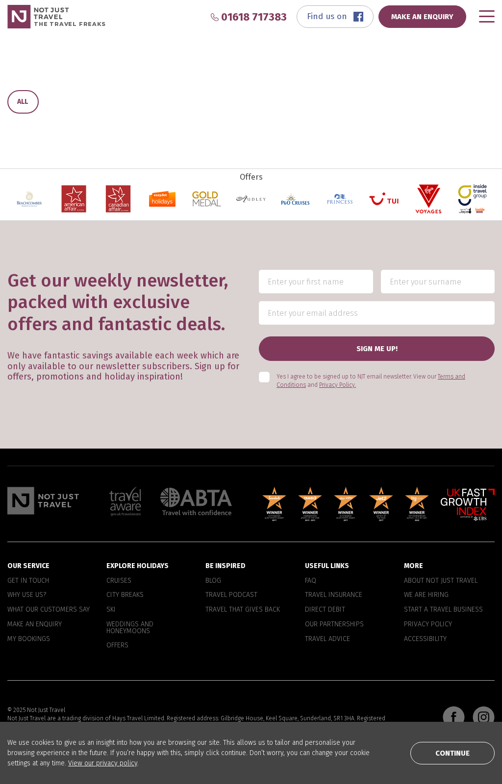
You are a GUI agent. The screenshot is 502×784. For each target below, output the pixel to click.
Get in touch (28, 580)
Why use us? (26, 595)
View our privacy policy (102, 763)
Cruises (118, 580)
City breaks (125, 595)
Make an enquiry (34, 624)
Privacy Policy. (337, 384)
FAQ (310, 580)
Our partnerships (334, 624)
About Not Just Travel (440, 580)
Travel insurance (333, 595)
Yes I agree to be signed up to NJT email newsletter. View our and (370, 380)
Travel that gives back (242, 609)
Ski (111, 609)
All (22, 101)
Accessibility (425, 639)
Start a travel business (443, 609)
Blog (213, 580)
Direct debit (325, 609)
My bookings (28, 639)
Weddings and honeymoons (129, 628)
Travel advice (327, 639)
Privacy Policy (428, 624)
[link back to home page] (43, 501)
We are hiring (426, 595)
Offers (117, 645)
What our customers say (48, 609)
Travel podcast (231, 595)
